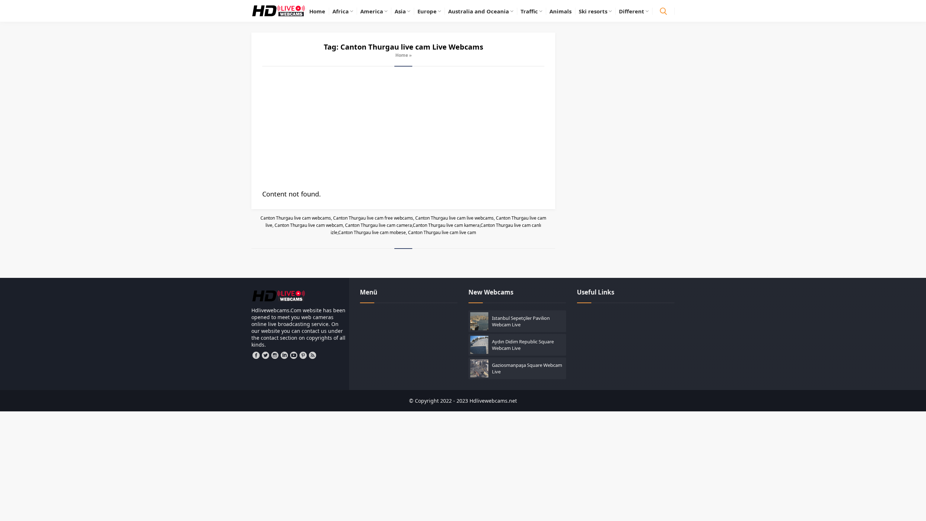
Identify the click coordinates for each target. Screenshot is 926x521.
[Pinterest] (303, 355)
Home (401, 55)
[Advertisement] (403, 128)
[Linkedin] (284, 355)
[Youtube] (293, 355)
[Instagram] (275, 355)
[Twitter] (265, 355)
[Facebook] (256, 355)
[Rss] (312, 355)
